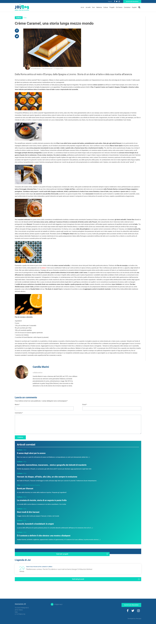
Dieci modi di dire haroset (28, 512)
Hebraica (99, 7)
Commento (19, 413)
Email (84, 404)
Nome (17, 404)
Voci (93, 7)
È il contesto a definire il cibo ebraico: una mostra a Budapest (43, 535)
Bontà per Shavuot (25, 488)
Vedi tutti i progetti (62, 554)
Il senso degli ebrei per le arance (31, 453)
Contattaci (127, 7)
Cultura (105, 7)
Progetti (111, 7)
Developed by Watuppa (134, 618)
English (134, 7)
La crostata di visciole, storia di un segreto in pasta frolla (42, 500)
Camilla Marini (41, 366)
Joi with (88, 7)
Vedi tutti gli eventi (78, 579)
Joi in (82, 7)
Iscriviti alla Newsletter (132, 1)
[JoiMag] (22, 7)
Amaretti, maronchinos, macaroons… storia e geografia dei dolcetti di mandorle (51, 465)
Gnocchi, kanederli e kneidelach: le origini (35, 524)
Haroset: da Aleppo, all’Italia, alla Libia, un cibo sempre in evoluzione (47, 477)
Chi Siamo (119, 7)
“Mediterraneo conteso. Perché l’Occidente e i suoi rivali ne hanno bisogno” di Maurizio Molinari (59, 569)
